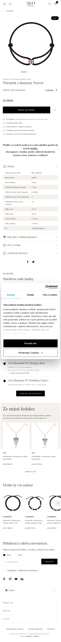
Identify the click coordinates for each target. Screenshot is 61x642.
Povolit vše (30, 343)
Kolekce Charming (11, 79)
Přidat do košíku (26, 110)
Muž (20, 554)
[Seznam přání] (49, 4)
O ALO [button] (6, 619)
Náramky (9, 10)
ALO (54, 18)
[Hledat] (10, 4)
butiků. (34, 148)
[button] (30, 166)
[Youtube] (16, 579)
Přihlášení (49, 561)
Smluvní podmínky (35, 629)
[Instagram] (10, 579)
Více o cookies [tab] (50, 295)
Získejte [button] (6, 611)
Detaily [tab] (30, 295)
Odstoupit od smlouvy (15, 629)
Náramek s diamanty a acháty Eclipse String (34, 521)
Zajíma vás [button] (8, 603)
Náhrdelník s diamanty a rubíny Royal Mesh (15, 457)
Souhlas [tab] (11, 295)
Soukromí (51, 629)
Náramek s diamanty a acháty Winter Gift (12, 521)
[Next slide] (58, 503)
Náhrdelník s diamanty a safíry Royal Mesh (44, 457)
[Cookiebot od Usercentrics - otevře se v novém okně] (45, 287)
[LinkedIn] (22, 579)
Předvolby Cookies (29, 352)
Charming (7, 516)
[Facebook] (4, 579)
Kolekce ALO (25, 79)
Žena (9, 554)
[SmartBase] (32, 636)
